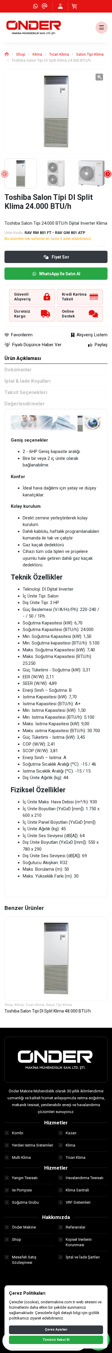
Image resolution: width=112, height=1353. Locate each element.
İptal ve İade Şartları (83, 1257)
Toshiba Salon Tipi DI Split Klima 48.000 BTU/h (47, 1011)
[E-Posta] (45, 6)
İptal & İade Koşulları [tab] (27, 381)
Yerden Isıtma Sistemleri (32, 1145)
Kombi (17, 1133)
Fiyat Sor (60, 257)
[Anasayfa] (6, 54)
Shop (20, 54)
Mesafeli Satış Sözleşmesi (24, 1260)
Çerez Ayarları (56, 1329)
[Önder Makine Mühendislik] (34, 27)
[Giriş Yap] (60, 6)
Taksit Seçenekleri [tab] (25, 392)
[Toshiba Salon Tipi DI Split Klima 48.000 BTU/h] (56, 958)
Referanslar (75, 1227)
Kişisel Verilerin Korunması (79, 1242)
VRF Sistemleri (78, 1202)
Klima (37, 54)
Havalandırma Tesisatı (84, 1178)
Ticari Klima (59, 54)
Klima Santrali (77, 1190)
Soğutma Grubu (25, 1202)
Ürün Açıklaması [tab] (22, 358)
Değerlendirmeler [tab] (24, 404)
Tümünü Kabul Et (56, 1340)
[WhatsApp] (35, 6)
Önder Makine (24, 1227)
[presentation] (4, 174)
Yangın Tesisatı (25, 1178)
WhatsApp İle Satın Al (59, 273)
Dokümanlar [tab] (18, 370)
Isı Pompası (22, 1190)
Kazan (71, 1133)
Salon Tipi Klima (90, 54)
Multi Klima (21, 1157)
